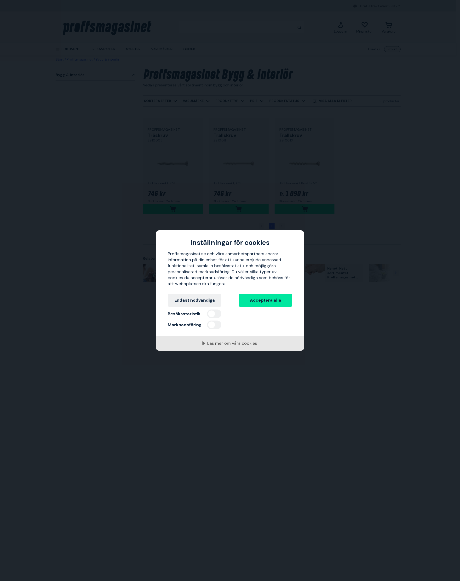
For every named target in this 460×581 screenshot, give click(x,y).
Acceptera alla (265, 300)
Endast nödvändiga (194, 300)
